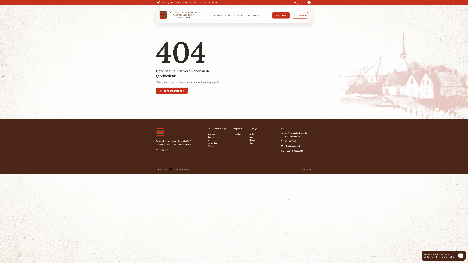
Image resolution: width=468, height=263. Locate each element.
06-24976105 (290, 141)
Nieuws (256, 15)
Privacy (302, 169)
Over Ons (215, 15)
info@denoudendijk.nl (293, 146)
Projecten (238, 15)
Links (247, 15)
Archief (227, 15)
